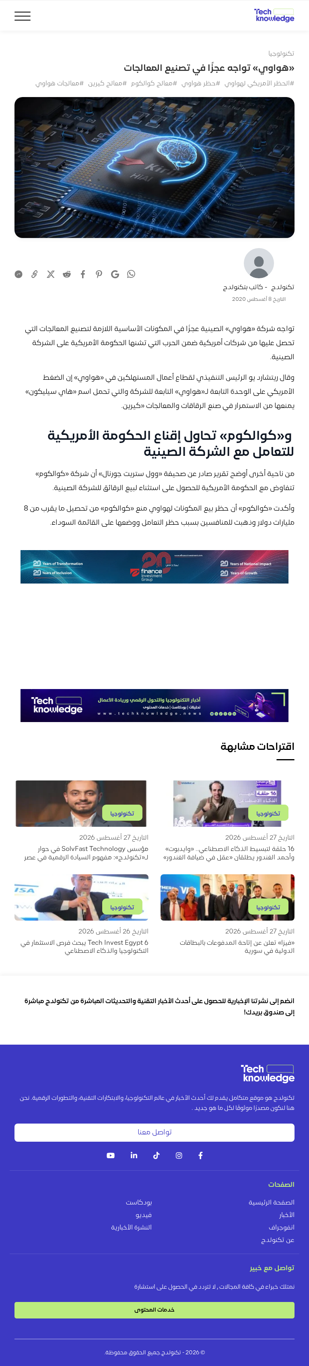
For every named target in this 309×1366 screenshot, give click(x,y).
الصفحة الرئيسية (272, 1203)
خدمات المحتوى (154, 1310)
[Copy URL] (35, 274)
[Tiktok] (156, 1156)
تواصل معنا (155, 1132)
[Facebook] (83, 274)
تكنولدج (283, 287)
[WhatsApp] (131, 275)
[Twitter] (51, 274)
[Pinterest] (99, 274)
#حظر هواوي (200, 84)
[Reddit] (67, 274)
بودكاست (139, 1203)
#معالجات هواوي (59, 84)
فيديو (144, 1215)
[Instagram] (179, 1156)
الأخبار (287, 1215)
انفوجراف (282, 1228)
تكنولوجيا (281, 54)
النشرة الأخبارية (131, 1228)
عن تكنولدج (278, 1240)
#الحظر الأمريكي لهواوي (260, 84)
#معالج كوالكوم (154, 84)
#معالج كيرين (107, 84)
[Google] (115, 274)
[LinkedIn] (134, 1156)
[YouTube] (111, 1156)
